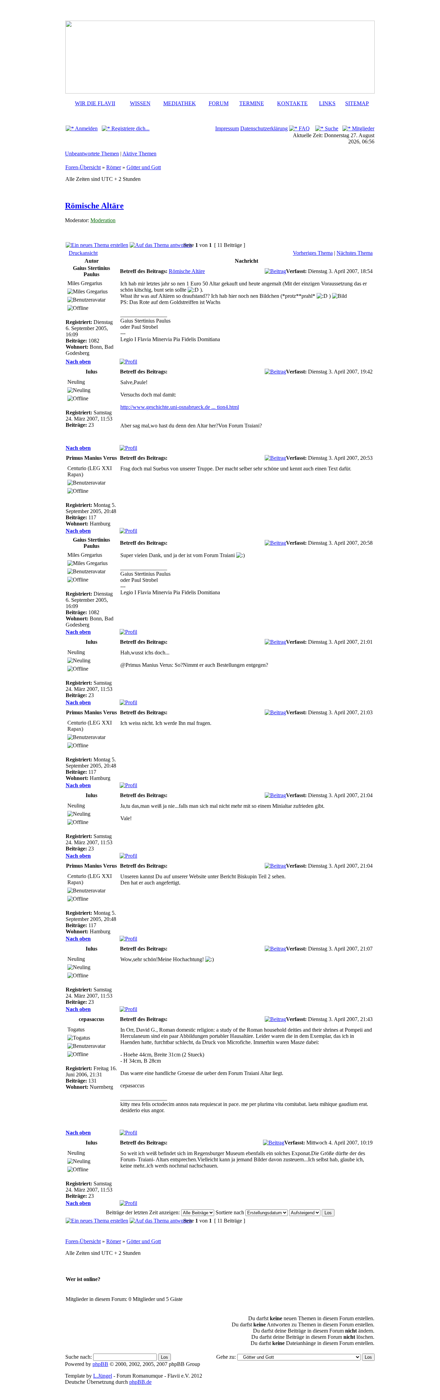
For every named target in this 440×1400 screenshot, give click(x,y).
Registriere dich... (130, 128)
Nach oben (78, 362)
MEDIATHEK (179, 103)
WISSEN (140, 103)
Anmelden (86, 128)
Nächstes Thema (355, 253)
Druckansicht (83, 253)
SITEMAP (357, 103)
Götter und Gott (143, 167)
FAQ (303, 128)
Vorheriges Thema (313, 253)
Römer (113, 167)
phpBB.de (140, 1382)
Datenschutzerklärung (264, 128)
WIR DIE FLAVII (95, 103)
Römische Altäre (94, 205)
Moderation (103, 220)
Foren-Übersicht (83, 167)
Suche (330, 128)
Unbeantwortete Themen (92, 153)
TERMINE (251, 103)
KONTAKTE (292, 103)
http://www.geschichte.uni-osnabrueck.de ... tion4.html (179, 407)
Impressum (227, 128)
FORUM (219, 103)
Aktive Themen (139, 153)
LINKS (327, 103)
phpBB (100, 1364)
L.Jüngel (102, 1376)
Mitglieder (362, 128)
